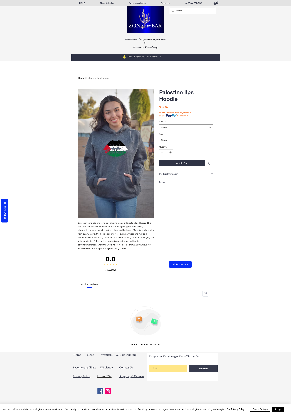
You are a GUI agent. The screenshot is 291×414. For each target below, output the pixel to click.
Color (162, 121)
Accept (278, 409)
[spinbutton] (166, 152)
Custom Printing (126, 354)
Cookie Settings (260, 409)
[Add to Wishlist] (210, 163)
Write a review (180, 264)
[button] (215, 3)
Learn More (182, 115)
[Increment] (171, 152)
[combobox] (186, 127)
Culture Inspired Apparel (145, 39)
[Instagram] (108, 391)
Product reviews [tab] (89, 284)
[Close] (287, 409)
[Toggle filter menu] (205, 293)
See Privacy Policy (235, 409)
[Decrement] (161, 152)
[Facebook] (100, 391)
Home (81, 78)
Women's (106, 354)
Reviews (5, 210)
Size (162, 134)
